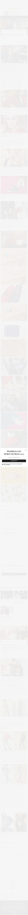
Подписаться (14, 460)
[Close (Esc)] (25, 450)
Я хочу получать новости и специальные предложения (12, 464)
